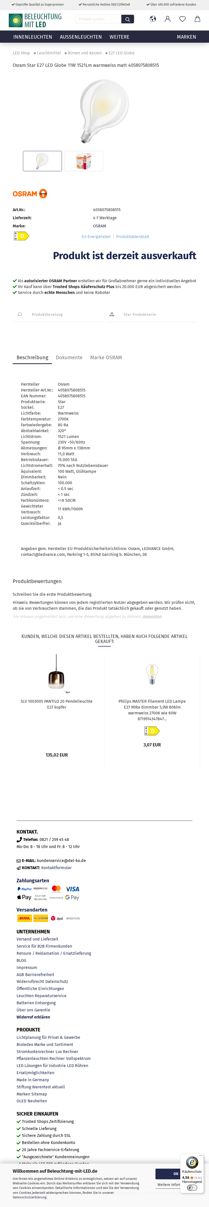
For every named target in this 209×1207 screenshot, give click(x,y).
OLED (21, 1101)
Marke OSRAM (106, 357)
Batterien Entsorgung (36, 1002)
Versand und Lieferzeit (37, 939)
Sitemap (39, 1094)
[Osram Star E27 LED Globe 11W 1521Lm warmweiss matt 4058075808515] (104, 111)
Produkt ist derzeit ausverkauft (124, 256)
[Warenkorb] (197, 19)
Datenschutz (56, 981)
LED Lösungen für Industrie (41, 1065)
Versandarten (32, 910)
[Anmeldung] (167, 19)
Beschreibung (32, 357)
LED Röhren (77, 1065)
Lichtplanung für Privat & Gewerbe (48, 1037)
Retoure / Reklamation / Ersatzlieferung (54, 953)
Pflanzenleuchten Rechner (41, 1058)
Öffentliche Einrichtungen (40, 988)
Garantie (42, 1010)
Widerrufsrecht (30, 981)
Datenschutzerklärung (29, 1197)
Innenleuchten (32, 37)
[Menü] (201, 1157)
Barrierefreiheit (39, 974)
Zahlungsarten (33, 881)
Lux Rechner (67, 1051)
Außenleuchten (81, 37)
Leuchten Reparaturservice (42, 995)
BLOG (21, 960)
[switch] (192, 1188)
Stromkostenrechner (35, 1051)
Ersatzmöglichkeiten (35, 1072)
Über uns (25, 1010)
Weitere (119, 37)
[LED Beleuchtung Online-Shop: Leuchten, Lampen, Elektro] (35, 20)
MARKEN (186, 37)
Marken (23, 1094)
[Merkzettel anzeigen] (182, 19)
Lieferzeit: (22, 217)
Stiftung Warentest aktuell (41, 1087)
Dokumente (69, 357)
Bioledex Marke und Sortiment (45, 1044)
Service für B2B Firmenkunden (44, 946)
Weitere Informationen (176, 1185)
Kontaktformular (56, 867)
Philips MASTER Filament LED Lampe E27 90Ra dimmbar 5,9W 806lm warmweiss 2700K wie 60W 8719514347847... (152, 710)
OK (176, 1174)
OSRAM (99, 226)
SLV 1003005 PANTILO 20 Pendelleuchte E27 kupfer (57, 704)
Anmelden (151, 616)
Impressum (27, 967)
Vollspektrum (78, 1058)
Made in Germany (33, 1079)
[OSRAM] (30, 193)
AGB (20, 974)
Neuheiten (37, 1101)
